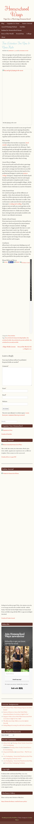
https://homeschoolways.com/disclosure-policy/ (14, 801)
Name (4, 388)
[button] (17, 659)
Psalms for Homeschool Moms (11, 30)
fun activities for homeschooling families (15, 338)
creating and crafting (15, 204)
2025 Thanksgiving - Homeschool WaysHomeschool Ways (17, 756)
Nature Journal (27, 23)
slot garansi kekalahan (8, 752)
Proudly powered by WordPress (10, 817)
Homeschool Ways (17, 11)
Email (4, 395)
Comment (5, 366)
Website (4, 401)
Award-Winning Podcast (9, 27)
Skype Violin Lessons (9, 347)
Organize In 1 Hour (13, 23)
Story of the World (7, 34)
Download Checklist (6, 434)
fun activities (11, 336)
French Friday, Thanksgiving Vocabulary (15, 763)
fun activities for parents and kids (20, 340)
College (28, 34)
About (3, 37)
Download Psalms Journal (8, 618)
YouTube (22, 27)
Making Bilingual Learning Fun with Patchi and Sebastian (17, 725)
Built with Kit (17, 688)
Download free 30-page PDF (8, 457)
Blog (2, 23)
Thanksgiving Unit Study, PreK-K (13, 758)
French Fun (20, 34)
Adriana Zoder (23, 50)
